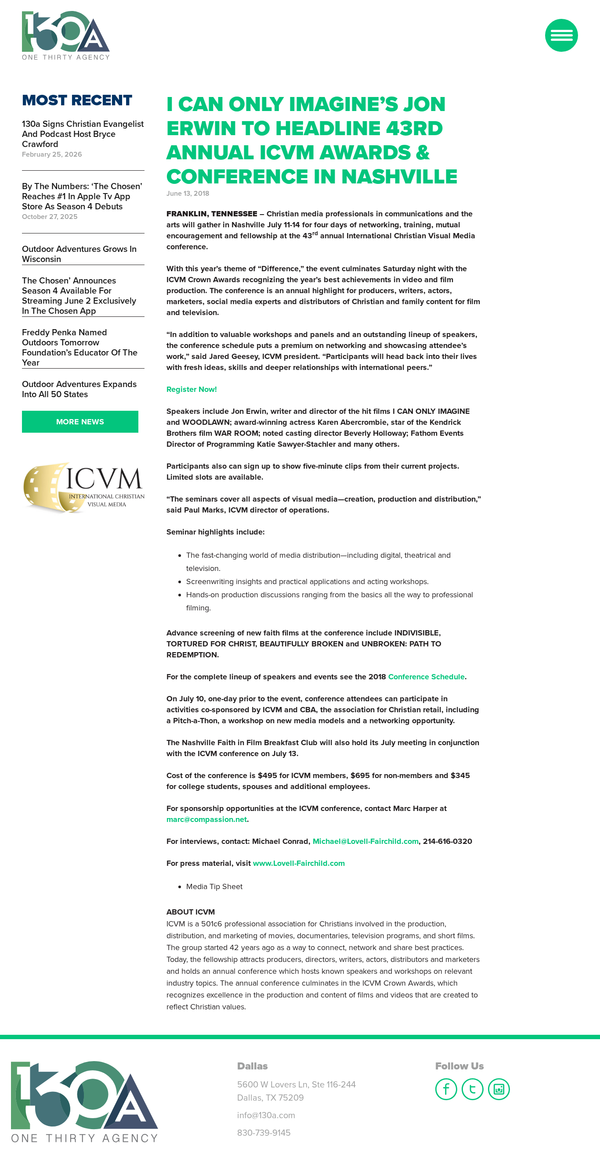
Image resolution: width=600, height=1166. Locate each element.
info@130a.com (266, 1115)
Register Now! (191, 389)
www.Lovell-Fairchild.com (299, 863)
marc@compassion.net (206, 819)
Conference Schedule (426, 677)
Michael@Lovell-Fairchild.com (366, 841)
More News (80, 422)
